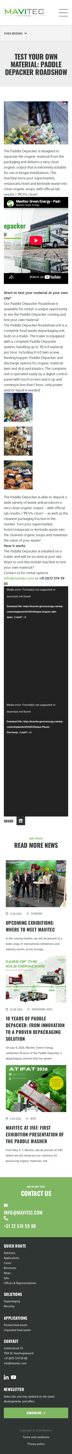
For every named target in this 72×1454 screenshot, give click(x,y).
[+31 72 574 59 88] (6, 1218)
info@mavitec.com (19, 578)
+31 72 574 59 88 (20, 1225)
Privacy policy (36, 1443)
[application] (36, 643)
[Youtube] (13, 1377)
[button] (63, 12)
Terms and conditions (36, 1437)
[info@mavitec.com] (6, 1205)
